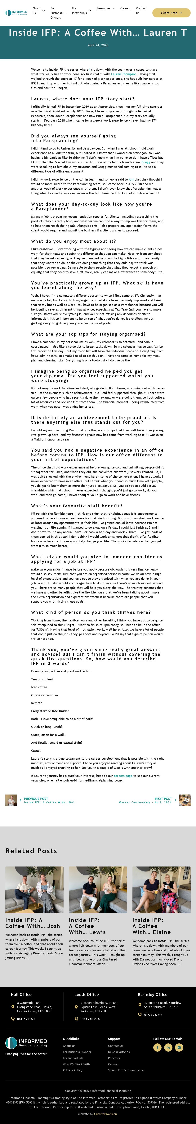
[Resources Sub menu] (113, 8)
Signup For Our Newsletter (126, 1070)
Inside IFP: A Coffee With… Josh (32, 922)
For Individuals (79, 10)
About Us (37, 10)
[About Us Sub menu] (43, 10)
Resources (103, 8)
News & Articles (119, 1052)
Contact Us (141, 10)
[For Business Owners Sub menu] (65, 12)
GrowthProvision (105, 1114)
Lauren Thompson (123, 74)
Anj (131, 179)
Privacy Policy (72, 1070)
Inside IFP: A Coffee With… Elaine (151, 926)
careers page (123, 776)
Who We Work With (76, 1064)
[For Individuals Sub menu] (89, 10)
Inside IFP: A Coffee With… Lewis (87, 926)
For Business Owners (56, 13)
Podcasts (114, 1058)
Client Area (169, 13)
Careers (125, 8)
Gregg (145, 162)
